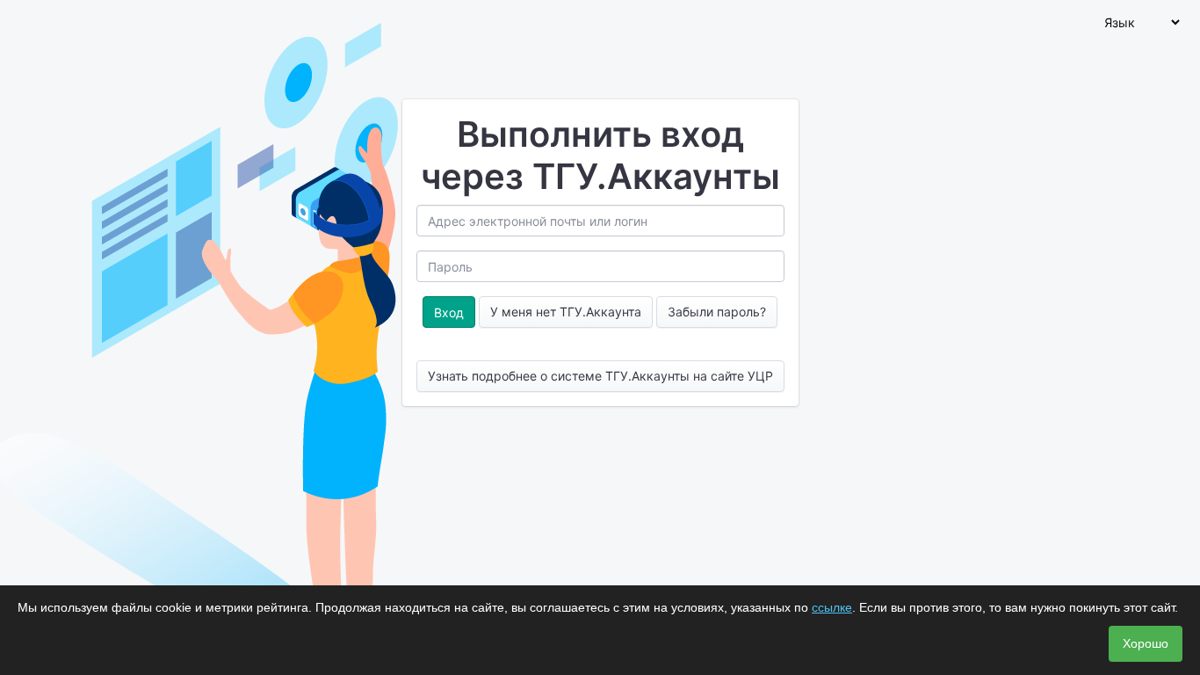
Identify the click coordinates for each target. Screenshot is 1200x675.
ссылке (832, 607)
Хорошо (1145, 643)
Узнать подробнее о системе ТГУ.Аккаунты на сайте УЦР (600, 375)
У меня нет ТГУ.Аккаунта (565, 311)
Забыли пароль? (717, 311)
